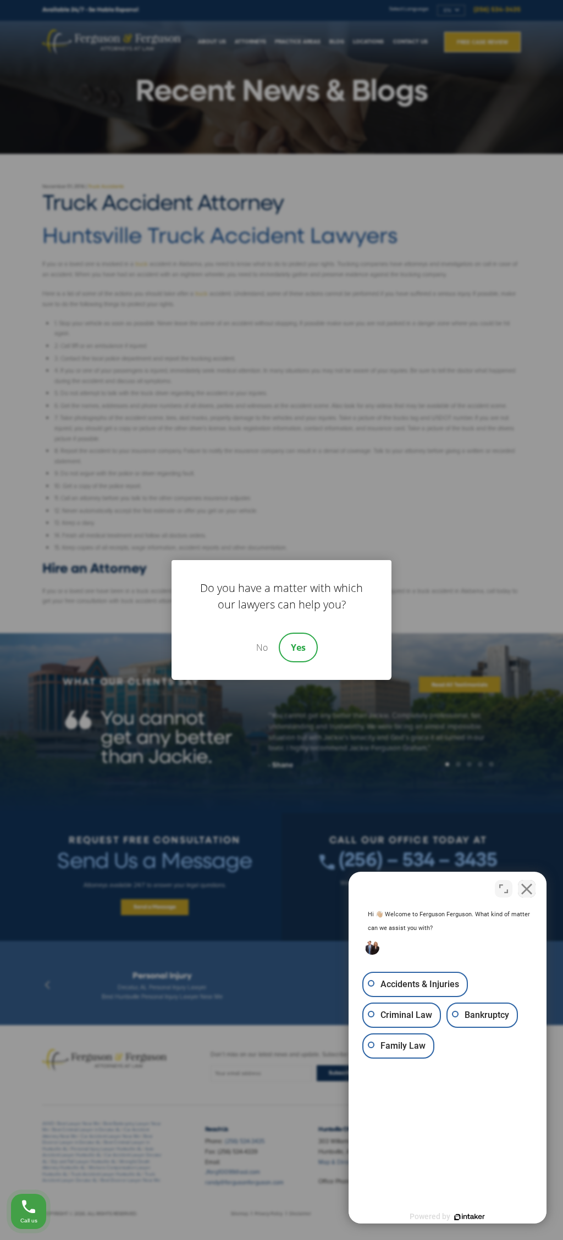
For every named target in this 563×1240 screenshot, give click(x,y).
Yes (298, 647)
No (262, 647)
